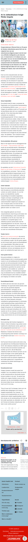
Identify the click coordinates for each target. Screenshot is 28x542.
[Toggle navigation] (25, 2)
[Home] (2, 2)
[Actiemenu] (24, 538)
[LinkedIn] (9, 408)
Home (2, 9)
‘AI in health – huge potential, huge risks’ (12, 145)
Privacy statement (13, 533)
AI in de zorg (11, 94)
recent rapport (22, 107)
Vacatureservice (6, 495)
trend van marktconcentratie (11, 236)
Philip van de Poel (11, 40)
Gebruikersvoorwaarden (17, 531)
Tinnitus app (5, 510)
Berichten (9, 9)
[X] (12, 408)
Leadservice (5, 487)
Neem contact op (20, 484)
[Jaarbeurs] (14, 538)
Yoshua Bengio (14, 181)
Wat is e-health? (6, 519)
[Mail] (6, 408)
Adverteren (5, 484)
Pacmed (3, 78)
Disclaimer (6, 531)
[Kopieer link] (19, 408)
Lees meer (21, 432)
